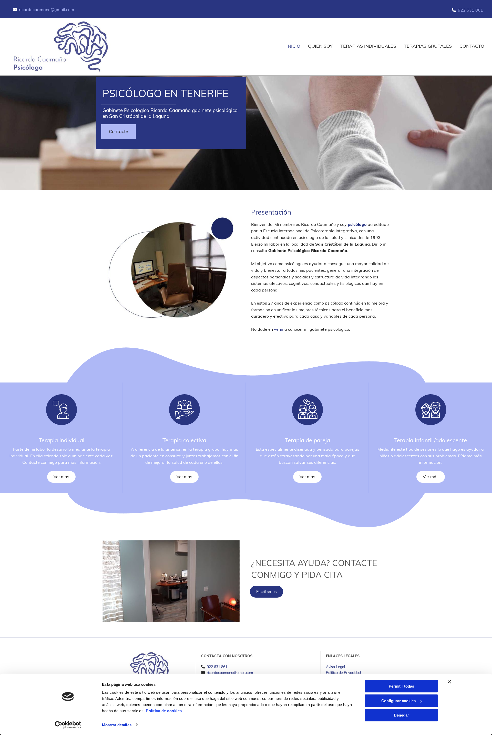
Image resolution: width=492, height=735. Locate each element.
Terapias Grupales (428, 46)
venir (278, 329)
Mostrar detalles (116, 725)
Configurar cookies (398, 700)
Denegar (401, 715)
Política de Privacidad (343, 672)
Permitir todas (401, 686)
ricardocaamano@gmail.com (46, 9)
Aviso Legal (335, 666)
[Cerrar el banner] (449, 681)
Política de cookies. (164, 711)
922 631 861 (470, 10)
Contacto (471, 46)
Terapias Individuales (368, 46)
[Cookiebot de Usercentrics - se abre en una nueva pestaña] (68, 725)
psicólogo (357, 224)
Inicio (293, 46)
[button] (118, 131)
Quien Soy (320, 46)
